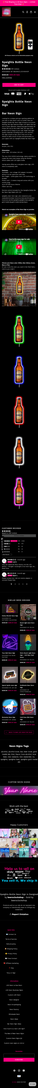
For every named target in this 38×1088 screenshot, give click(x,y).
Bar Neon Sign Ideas (14, 1024)
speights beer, (14, 759)
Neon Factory (14, 1009)
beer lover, (28, 752)
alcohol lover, (14, 752)
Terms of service (11, 939)
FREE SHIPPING (7, 77)
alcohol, (4, 752)
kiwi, (13, 754)
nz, (33, 757)
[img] (12, 560)
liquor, (18, 754)
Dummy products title (15, 1)
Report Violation (19, 914)
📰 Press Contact (11, 958)
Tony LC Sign (11, 973)
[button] (6, 69)
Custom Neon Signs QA (14, 1038)
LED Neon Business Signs (14, 990)
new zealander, (25, 757)
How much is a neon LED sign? (14, 1029)
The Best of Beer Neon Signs (14, 1033)
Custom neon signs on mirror (14, 1043)
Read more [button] (5, 568)
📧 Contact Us (11, 934)
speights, (4, 759)
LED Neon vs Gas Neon (14, 985)
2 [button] (15, 584)
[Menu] (35, 12)
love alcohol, (26, 754)
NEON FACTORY (21, 1082)
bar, (21, 752)
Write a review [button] (19, 536)
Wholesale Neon (14, 1014)
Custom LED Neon (14, 995)
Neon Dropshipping (14, 1004)
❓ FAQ (11, 968)
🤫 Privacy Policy (11, 953)
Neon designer (14, 1000)
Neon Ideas (14, 1019)
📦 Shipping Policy (11, 949)
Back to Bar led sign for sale (20, 732)
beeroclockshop (21, 71)
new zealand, (13, 757)
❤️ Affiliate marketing (11, 963)
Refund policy (11, 944)
